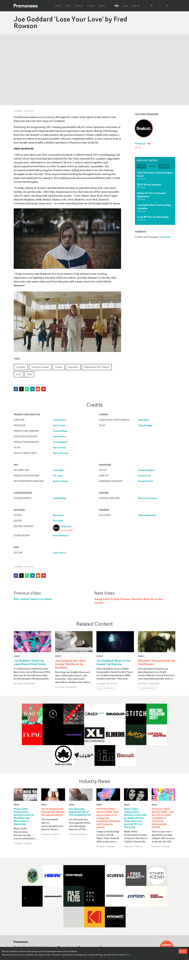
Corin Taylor (59, 425)
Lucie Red (58, 470)
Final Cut (140, 143)
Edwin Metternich (147, 515)
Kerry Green (59, 447)
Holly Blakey (59, 498)
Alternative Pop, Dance (96, 367)
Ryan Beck (58, 515)
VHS (29, 374)
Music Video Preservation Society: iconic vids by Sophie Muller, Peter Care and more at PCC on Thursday (135, 817)
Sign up (135, 5)
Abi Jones (58, 475)
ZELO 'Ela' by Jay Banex (149, 184)
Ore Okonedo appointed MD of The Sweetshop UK (80, 811)
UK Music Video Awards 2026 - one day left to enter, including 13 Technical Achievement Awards (163, 817)
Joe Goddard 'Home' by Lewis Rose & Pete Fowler (30, 662)
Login (125, 5)
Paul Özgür (143, 420)
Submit (102, 5)
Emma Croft (144, 475)
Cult (18, 374)
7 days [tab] (141, 166)
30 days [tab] (152, 166)
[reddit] (38, 389)
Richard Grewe (60, 453)
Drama (58, 367)
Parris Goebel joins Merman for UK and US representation (52, 811)
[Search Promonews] (151, 5)
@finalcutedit (67, 530)
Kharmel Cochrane (147, 498)
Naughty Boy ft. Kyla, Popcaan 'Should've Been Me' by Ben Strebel (128, 601)
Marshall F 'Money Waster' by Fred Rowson (156, 662)
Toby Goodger (145, 425)
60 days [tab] (163, 166)
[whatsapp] (27, 389)
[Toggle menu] (167, 5)
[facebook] (16, 389)
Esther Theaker (61, 481)
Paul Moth (58, 520)
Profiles (91, 5)
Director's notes (40, 367)
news (16, 804)
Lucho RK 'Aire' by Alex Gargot (153, 216)
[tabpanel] (155, 197)
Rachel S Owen (145, 481)
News (68, 5)
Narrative (73, 367)
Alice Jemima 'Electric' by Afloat (33, 599)
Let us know (165, 237)
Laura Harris (59, 552)
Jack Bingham (60, 442)
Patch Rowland (60, 535)
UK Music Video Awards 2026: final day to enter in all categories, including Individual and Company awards (108, 817)
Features (78, 5)
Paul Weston (59, 436)
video (17, 656)
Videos (58, 5)
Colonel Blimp (60, 431)
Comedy (20, 367)
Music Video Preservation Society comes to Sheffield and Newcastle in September (24, 816)
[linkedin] (32, 389)
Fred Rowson (59, 420)
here (127, 954)
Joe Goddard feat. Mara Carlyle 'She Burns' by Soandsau (70, 664)
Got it (183, 951)
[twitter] (21, 389)
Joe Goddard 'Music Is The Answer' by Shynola (113, 662)
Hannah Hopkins (146, 470)
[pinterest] (43, 389)
